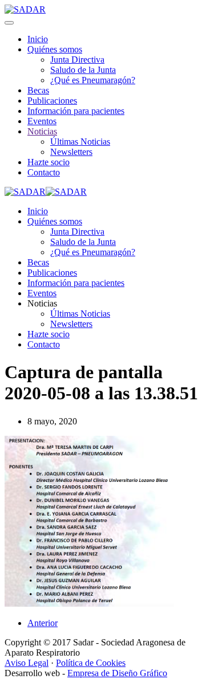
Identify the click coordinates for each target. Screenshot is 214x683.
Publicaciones (52, 100)
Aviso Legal (27, 663)
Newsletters (71, 152)
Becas (38, 90)
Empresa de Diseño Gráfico (117, 673)
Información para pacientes (75, 111)
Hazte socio (48, 162)
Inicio (37, 39)
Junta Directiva (77, 59)
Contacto (43, 172)
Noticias (42, 131)
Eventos (41, 121)
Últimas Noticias (80, 141)
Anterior (42, 623)
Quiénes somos (54, 49)
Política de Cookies (91, 663)
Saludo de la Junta (83, 70)
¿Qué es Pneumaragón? (92, 80)
